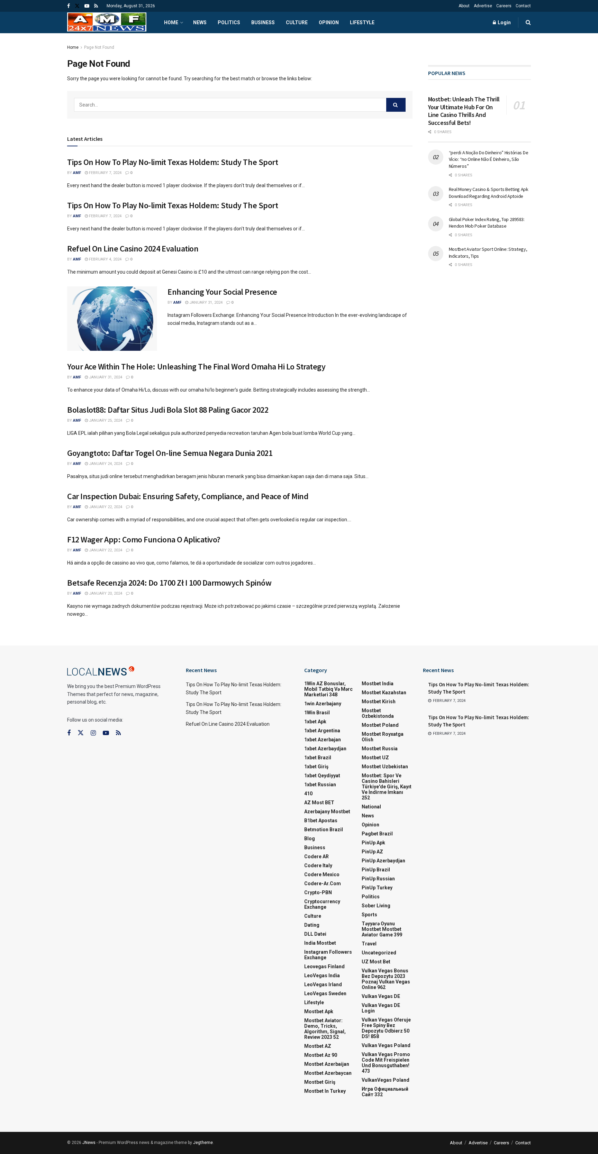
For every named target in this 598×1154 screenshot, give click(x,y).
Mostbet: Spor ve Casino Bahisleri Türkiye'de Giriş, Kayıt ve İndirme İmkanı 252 (386, 786)
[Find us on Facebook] (68, 6)
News (200, 22)
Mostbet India (377, 683)
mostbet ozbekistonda (378, 713)
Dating (311, 925)
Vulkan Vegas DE (381, 996)
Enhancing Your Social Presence (222, 291)
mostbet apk (318, 1011)
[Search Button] (528, 22)
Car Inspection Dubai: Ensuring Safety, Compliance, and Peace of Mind (187, 496)
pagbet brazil (377, 833)
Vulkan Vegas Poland (386, 1045)
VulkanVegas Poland (385, 1080)
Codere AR (316, 856)
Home (171, 22)
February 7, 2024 (104, 173)
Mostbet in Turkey (325, 1091)
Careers (503, 5)
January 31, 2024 (205, 302)
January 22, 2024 (105, 507)
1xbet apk (315, 721)
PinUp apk (373, 842)
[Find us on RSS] (96, 6)
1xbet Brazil (317, 757)
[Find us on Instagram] (93, 733)
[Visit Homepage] (106, 22)
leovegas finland (324, 966)
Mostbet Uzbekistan (385, 766)
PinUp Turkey (377, 887)
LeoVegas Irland (323, 984)
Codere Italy (318, 865)
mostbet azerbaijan (326, 1064)
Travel (369, 943)
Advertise (483, 5)
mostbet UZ (375, 757)
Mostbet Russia (380, 748)
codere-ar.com (322, 883)
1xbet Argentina (322, 730)
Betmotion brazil (323, 829)
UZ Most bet (376, 961)
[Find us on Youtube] (86, 6)
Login (504, 22)
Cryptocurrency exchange (322, 904)
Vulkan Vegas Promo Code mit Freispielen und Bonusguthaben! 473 (386, 1063)
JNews (89, 1142)
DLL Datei (315, 934)
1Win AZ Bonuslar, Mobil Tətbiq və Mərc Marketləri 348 (328, 689)
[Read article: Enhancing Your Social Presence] (112, 318)
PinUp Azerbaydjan (383, 860)
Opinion (329, 22)
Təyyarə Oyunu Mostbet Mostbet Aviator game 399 (382, 929)
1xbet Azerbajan (322, 739)
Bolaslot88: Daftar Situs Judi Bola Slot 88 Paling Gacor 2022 (167, 409)
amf (77, 173)
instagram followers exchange (328, 954)
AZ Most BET (319, 802)
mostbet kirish (379, 701)
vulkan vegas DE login (381, 1008)
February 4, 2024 (104, 259)
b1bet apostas (320, 820)
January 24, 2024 (105, 463)
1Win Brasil (317, 712)
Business (263, 22)
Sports (369, 914)
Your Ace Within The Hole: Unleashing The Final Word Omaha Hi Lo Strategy (196, 366)
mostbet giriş (319, 1082)
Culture (297, 22)
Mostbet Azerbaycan (328, 1073)
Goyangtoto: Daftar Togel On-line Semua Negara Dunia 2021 (169, 453)
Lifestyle (362, 22)
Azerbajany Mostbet (327, 811)
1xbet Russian (320, 784)
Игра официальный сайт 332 (385, 1091)
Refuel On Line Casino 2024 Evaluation (132, 248)
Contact (523, 5)
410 (308, 793)
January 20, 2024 (105, 593)
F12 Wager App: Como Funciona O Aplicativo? (143, 539)
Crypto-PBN (318, 892)
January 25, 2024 (105, 420)
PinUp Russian (378, 878)
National (371, 806)
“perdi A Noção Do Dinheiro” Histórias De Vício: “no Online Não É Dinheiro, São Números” (488, 159)
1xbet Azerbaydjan (325, 748)
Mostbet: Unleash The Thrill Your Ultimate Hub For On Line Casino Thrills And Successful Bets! (464, 111)
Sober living (376, 905)
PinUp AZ (372, 851)
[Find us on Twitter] (77, 6)
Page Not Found (99, 47)
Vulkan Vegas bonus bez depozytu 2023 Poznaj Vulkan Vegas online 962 (386, 979)
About (464, 5)
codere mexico (321, 874)
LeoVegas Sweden (325, 993)
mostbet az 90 (320, 1055)
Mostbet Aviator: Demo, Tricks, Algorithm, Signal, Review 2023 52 (325, 1029)
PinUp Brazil (376, 869)
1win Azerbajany (322, 703)
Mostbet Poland (380, 725)
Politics (229, 22)
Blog (309, 838)
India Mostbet (320, 943)
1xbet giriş (316, 766)
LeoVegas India (322, 975)
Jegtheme (203, 1142)
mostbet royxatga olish (383, 736)
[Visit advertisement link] (479, 47)
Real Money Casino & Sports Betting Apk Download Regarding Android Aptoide (488, 192)
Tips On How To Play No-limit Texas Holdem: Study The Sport (172, 162)
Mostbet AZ (317, 1046)
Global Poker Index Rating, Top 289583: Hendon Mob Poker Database (487, 222)
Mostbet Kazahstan (384, 692)
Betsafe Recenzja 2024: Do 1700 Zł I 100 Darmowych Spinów (169, 582)
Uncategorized (379, 952)
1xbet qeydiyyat (322, 775)
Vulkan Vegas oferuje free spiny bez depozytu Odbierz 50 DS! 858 (386, 1028)
